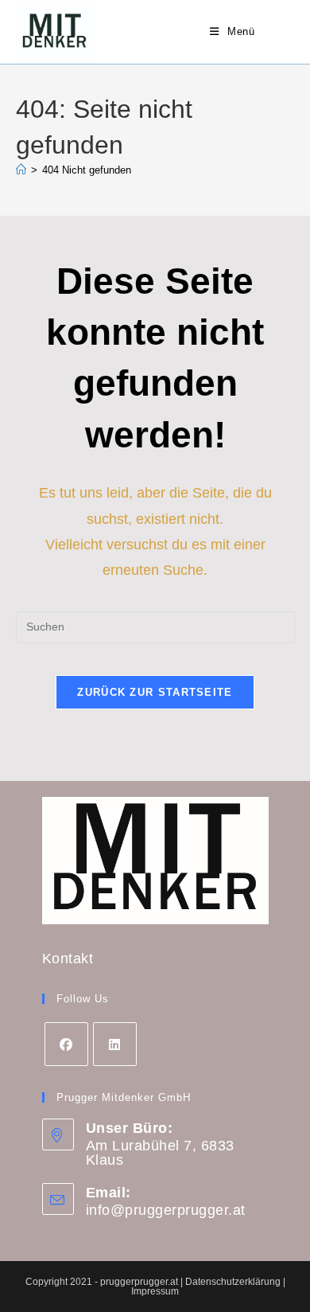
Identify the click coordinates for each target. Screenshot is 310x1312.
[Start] (21, 170)
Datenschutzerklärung (234, 1281)
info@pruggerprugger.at (166, 1210)
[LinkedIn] (115, 1044)
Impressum (155, 1291)
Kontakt (68, 958)
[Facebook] (66, 1044)
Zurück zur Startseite (154, 692)
